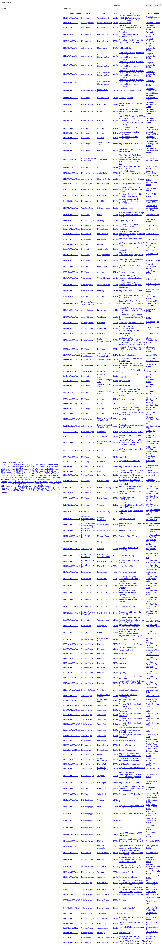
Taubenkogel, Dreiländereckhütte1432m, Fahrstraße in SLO (129, 34)
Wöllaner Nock (103, 98)
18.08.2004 (71, 285)
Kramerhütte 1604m (150, 310)
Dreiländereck (102, 34)
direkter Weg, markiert (127, 740)
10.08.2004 (71, 663)
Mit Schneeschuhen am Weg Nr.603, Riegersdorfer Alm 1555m (131, 937)
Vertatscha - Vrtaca (104, 360)
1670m (115, 498)
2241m (115, 759)
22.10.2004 (71, 27)
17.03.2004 (71, 853)
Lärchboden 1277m (150, 376)
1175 (65, 914)
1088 (65, 820)
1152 (65, 23)
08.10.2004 (71, 834)
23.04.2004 (71, 579)
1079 (65, 710)
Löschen (157, 6)
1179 (65, 173)
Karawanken (86, 34)
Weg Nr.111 (123, 457)
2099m (115, 255)
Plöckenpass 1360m (150, 759)
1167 (65, 663)
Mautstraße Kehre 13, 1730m (152, 399)
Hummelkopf (102, 189)
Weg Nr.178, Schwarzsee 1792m (131, 144)
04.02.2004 (71, 399)
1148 (65, 220)
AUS (78, 159)
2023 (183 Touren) (52, 465)
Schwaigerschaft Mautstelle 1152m (152, 794)
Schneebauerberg (103, 208)
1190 (65, 138)
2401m (115, 933)
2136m (115, 404)
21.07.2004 (71, 800)
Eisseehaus (101, 323)
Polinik (100, 755)
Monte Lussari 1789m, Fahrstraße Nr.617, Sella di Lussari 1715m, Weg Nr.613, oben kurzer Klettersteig (131, 56)
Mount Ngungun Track (127, 530)
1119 (65, 355)
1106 (65, 266)
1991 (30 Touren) (41, 482)
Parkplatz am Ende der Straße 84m (153, 536)
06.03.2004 (71, 649)
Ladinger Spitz (102, 633)
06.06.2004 (71, 150)
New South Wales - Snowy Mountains (88, 303)
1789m (115, 48)
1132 (65, 150)
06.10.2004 (71, 317)
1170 (65, 285)
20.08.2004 (71, 260)
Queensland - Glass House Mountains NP (88, 530)
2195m (115, 436)
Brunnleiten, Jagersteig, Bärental (131, 644)
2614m (115, 310)
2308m (115, 215)
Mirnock (100, 167)
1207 (65, 700)
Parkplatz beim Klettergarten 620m (151, 572)
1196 (65, 120)
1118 (65, 303)
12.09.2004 (71, 41)
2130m (115, 91)
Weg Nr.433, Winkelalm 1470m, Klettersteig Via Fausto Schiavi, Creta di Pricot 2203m (131, 442)
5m (114, 519)
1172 (65, 260)
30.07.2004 (71, 278)
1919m (115, 432)
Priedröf (100, 244)
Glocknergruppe (87, 278)
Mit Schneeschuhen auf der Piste (131, 814)
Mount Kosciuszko (104, 303)
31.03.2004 (71, 266)
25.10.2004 (71, 782)
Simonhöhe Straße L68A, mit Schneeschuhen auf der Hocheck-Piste (131, 841)
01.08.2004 (71, 133)
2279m (115, 776)
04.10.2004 (71, 120)
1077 (65, 371)
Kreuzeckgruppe (87, 466)
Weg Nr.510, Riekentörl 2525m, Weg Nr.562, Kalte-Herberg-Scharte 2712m (131, 111)
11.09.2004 (71, 606)
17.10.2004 (71, 730)
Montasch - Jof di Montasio (103, 696)
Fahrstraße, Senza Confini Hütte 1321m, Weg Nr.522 (131, 225)
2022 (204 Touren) (8, 467)
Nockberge (85, 18)
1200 (65, 730)
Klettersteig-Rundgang (127, 572)
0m (114, 690)
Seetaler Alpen (86, 914)
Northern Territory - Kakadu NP (88, 555)
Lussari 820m (151, 371)
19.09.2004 (71, 668)
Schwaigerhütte (103, 794)
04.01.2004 (71, 705)
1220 (65, 392)
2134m (115, 639)
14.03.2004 (71, 498)
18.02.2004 (71, 937)
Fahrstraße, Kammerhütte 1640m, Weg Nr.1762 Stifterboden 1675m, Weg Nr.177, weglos (132, 505)
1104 (65, 215)
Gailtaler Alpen (87, 328)
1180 (65, 466)
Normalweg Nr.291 (126, 654)
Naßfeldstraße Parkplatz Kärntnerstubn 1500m (151, 450)
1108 (65, 385)
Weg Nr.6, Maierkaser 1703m (130, 91)
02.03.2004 (71, 827)
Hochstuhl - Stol (103, 492)
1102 (65, 719)
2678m (115, 542)
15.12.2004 (71, 436)
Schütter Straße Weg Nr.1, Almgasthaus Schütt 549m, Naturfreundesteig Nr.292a (129, 328)
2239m (115, 442)
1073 (65, 814)
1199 (65, 834)
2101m (115, 462)
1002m (115, 475)
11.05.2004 (71, 159)
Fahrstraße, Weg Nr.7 (127, 908)
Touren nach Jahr (17, 462)
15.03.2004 (71, 272)
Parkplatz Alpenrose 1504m (152, 505)
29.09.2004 (71, 788)
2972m (115, 278)
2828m (115, 365)
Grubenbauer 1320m (151, 244)
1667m (115, 249)
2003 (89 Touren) (51, 475)
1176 (65, 111)
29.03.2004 (71, 215)
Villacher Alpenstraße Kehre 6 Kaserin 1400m (153, 866)
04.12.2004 (71, 167)
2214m (115, 466)
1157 (65, 184)
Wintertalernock (103, 18)
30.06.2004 (71, 859)
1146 (65, 34)
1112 (65, 18)
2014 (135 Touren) (8, 471)
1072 (65, 296)
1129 (65, 512)
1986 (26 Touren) (48, 484)
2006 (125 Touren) (8, 475)
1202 (65, 755)
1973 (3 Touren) (33, 490)
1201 (65, 27)
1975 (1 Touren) (7, 490)
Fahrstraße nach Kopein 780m (152, 201)
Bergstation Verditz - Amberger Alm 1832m (153, 143)
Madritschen (101, 432)
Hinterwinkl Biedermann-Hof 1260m (152, 266)
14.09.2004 (71, 310)
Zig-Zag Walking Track (127, 355)
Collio (83, 700)
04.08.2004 (71, 65)
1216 (65, 189)
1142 (65, 599)
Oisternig (100, 220)
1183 (65, 933)
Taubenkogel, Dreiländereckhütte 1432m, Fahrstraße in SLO (131, 41)
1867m (115, 764)
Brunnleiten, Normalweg (128, 639)
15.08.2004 (71, 442)
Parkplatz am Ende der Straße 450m (153, 524)
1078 (65, 866)
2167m (115, 644)
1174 (65, 696)
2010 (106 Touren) (8, 473)
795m (115, 572)
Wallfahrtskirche (125, 48)
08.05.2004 (71, 303)
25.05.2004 (71, 613)
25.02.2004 (71, 820)
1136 (65, 592)
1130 (65, 566)
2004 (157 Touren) (37, 475)
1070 (65, 883)
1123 (65, 530)
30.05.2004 (71, 512)
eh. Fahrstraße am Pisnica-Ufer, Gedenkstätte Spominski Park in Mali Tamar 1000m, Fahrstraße (131, 883)
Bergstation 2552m (153, 23)
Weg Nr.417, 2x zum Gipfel (129, 782)
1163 (65, 365)
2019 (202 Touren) (52, 467)
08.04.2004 (71, 385)
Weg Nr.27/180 (124, 381)
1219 (65, 436)
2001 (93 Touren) (21, 477)
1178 (65, 340)
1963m (115, 244)
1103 (65, 724)
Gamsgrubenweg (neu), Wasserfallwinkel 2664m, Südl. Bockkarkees (130, 278)
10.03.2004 (71, 234)
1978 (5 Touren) (40, 488)
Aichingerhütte (102, 866)
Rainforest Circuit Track (128, 536)
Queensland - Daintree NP (86, 536)
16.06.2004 (71, 872)
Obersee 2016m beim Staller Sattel (153, 471)
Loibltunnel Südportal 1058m (152, 360)
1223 (65, 450)
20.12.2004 (71, 349)
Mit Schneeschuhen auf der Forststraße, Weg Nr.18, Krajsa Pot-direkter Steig (132, 233)
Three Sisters (102, 159)
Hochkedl (101, 120)
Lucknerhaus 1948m (151, 365)
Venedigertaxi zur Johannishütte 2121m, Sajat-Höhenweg (131, 260)
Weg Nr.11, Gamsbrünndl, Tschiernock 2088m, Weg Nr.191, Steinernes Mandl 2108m (131, 255)
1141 (65, 56)
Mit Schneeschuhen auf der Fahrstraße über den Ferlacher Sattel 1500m (130, 201)
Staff (99, 807)
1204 (65, 673)
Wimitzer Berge (87, 208)
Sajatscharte (101, 260)
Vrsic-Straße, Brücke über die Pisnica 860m (152, 883)
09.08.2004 (71, 328)
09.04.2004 (71, 208)
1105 (65, 419)
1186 (65, 310)
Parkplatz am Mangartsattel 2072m (151, 542)
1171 (65, 769)
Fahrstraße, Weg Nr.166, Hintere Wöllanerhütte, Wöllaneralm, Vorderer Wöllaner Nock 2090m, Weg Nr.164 (131, 480)
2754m (115, 696)
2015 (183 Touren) (52, 469)
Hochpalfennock (103, 255)
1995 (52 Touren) (44, 479)
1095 (65, 234)
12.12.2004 (71, 890)
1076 (65, 399)
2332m (115, 179)
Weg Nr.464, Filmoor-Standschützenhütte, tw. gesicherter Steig (132, 173)
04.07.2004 (71, 404)
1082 (65, 229)
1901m (115, 150)
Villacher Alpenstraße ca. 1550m (152, 859)
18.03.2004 (71, 475)
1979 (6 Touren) (27, 488)
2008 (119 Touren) (37, 473)
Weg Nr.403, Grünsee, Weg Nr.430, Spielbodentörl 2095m (130, 755)
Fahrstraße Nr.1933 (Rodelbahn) (131, 794)
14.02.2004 (71, 229)
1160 (65, 133)
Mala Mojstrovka (103, 179)
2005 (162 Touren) (23, 475)
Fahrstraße (123, 900)
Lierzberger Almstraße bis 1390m (151, 349)
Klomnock (101, 27)
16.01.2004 (71, 296)
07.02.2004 (71, 866)
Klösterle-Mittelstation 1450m (150, 296)
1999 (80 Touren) (48, 477)
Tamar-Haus (101, 705)
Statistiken (5, 492)
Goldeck (100, 800)
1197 (65, 894)
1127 (65, 613)
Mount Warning (103, 524)
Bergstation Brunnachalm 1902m (151, 27)
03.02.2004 (71, 225)
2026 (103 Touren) (8, 465)
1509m (115, 34)
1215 (65, 683)
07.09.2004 (71, 471)
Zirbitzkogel (101, 914)
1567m (115, 201)
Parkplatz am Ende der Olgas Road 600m (153, 512)
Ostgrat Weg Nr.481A (127, 220)
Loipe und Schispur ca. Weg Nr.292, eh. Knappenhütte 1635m (131, 866)
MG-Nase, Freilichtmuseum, (129, 764)
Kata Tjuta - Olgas (104, 512)
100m (115, 613)
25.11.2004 (71, 750)
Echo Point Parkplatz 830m (152, 159)
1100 (65, 853)
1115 (65, 579)
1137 (65, 128)
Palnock (100, 150)
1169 (65, 442)
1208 (65, 432)
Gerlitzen (100, 128)
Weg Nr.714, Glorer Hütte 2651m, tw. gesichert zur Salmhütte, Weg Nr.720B (131, 365)
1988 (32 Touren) (21, 484)
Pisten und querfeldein (127, 272)
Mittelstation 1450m (150, 408)
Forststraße (123, 229)
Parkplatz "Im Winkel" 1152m (152, 487)
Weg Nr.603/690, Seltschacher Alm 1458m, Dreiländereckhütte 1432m (132, 942)
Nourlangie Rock (103, 613)
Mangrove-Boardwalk (101, 519)
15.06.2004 (71, 128)
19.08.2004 (71, 769)
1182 (65, 91)
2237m (115, 492)
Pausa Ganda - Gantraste (102, 91)
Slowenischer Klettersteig (128, 542)
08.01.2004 (71, 620)
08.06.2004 (71, 98)
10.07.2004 (71, 220)
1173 (65, 807)
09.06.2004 (71, 360)
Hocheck (100, 841)
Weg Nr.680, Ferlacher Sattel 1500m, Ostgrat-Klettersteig (129, 626)
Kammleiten (101, 450)
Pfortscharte (101, 365)
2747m (115, 260)
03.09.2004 (71, 291)
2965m (115, 111)
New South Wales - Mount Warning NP (88, 524)
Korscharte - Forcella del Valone (104, 769)
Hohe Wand (101, 475)
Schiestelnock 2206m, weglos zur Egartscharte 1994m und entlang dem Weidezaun (131, 788)
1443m (115, 328)
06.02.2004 (71, 371)
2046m (115, 847)
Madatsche (101, 333)
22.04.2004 (71, 740)
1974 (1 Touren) (20, 490)
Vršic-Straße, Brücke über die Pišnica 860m (152, 908)
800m (115, 333)
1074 (65, 144)
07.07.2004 (71, 34)
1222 (65, 349)
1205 (65, 928)
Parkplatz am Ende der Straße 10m (153, 519)
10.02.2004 (71, 644)
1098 (65, 272)
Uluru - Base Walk (126, 566)
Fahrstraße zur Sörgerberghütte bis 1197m (152, 208)
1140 (65, 918)
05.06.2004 (71, 48)
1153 (65, 847)
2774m (115, 104)
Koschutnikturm (103, 404)
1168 (65, 764)
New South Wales (88, 690)
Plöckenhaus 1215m (150, 755)
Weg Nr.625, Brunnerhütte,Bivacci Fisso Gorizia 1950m (132, 769)
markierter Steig (125, 933)
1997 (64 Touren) (17, 479)
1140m (115, 355)
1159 (65, 278)
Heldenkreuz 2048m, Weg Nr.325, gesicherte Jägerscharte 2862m (132, 471)
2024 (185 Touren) (37, 465)
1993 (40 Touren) (14, 482)
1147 (65, 409)
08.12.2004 (71, 683)
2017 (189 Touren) (23, 469)
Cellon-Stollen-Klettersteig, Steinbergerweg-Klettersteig (129, 759)
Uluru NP (85, 512)
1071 (65, 376)
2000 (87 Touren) (35, 477)
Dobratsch (101, 644)
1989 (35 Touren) (7, 484)
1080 (65, 644)
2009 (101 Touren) (23, 473)
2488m (115, 340)
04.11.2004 (71, 462)
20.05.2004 (71, 519)
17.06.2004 (71, 626)
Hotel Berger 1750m (151, 272)
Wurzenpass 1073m (150, 937)
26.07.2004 (71, 492)
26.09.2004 (71, 83)
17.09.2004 (71, 413)
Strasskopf (101, 933)
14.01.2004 (71, 376)
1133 (65, 98)
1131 (65, 48)
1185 (65, 41)
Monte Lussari (102, 48)
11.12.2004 (71, 189)
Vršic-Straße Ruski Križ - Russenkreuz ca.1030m (153, 900)
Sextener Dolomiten (88, 91)
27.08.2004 (71, 914)
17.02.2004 (71, 457)
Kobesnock (101, 923)
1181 (65, 471)
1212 (65, 167)
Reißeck (100, 111)
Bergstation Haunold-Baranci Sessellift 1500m (152, 91)
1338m (115, 208)
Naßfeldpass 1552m (150, 432)
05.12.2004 (71, 736)
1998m (115, 450)
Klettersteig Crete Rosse (128, 872)
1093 (65, 201)
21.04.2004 (71, 572)
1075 (65, 225)
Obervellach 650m (153, 475)
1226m (115, 900)
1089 (65, 715)
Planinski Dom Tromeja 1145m (152, 740)
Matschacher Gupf (104, 853)
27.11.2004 (71, 677)
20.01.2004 (71, 814)
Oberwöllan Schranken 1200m (153, 481)
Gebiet (89, 13)
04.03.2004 (71, 244)
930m (115, 159)
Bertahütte (101, 201)
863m (115, 561)
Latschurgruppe (87, 800)
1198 (65, 317)
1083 (65, 908)
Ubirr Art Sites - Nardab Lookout (103, 555)
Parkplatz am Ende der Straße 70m (153, 530)
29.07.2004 (71, 104)
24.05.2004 (71, 556)
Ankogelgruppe (87, 310)
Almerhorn (101, 471)
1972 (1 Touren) (45, 490)
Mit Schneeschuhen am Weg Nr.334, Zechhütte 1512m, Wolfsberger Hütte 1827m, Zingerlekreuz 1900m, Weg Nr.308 (132, 632)
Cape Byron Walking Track (129, 690)
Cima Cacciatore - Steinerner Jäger (104, 56)
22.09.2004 (71, 776)
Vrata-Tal (122, 419)
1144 (65, 404)
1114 (65, 740)
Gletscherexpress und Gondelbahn (131, 323)
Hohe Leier (101, 104)
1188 (65, 549)
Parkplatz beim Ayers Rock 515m (153, 561)
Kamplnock (101, 462)
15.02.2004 (71, 908)
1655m (115, 937)
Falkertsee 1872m (152, 215)
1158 (65, 104)
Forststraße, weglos (126, 208)
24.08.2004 (71, 696)
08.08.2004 (71, 74)
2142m (115, 800)
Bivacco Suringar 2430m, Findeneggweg (128, 696)
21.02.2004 (71, 239)
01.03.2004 (71, 381)
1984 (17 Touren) (17, 486)
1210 (65, 677)
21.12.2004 (71, 450)
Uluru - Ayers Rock (104, 561)
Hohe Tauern (86, 260)
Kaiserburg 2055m (126, 98)
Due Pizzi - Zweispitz (101, 847)
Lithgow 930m (151, 355)
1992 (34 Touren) (28, 482)
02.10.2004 (71, 255)
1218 (65, 195)
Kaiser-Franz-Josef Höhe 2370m (153, 278)
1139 (65, 626)
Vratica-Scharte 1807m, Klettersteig (132, 179)
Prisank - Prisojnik (104, 184)
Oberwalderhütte (103, 278)
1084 (65, 457)
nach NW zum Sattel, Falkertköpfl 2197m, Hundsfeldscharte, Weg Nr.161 (131, 215)
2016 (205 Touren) (37, 469)
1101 (65, 475)
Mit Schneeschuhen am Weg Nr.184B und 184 (129, 167)
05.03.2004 (71, 201)
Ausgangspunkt (153, 13)
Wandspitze (101, 317)
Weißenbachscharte (104, 23)
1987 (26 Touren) (35, 484)
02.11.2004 (71, 928)
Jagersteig (122, 658)
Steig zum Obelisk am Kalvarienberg (127, 700)
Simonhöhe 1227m (153, 841)
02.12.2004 (71, 505)
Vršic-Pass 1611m (152, 894)
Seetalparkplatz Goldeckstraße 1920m (151, 813)
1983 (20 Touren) (30, 486)
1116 (65, 323)
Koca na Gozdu (103, 900)
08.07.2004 (71, 409)
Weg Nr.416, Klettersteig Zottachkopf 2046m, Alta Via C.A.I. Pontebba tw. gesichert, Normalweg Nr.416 (130, 775)
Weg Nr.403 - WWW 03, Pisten (131, 432)
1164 (65, 923)
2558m (115, 120)
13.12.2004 (71, 195)
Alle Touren (5, 462)
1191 (65, 776)
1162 (65, 542)
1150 (65, 877)
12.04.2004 (71, 633)
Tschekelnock (102, 928)
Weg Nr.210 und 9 (126, 333)
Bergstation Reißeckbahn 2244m (151, 104)
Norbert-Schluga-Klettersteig (129, 475)
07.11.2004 (71, 700)
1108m (115, 705)
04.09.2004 (71, 340)
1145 (65, 179)
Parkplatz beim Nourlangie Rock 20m (152, 613)
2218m (115, 807)
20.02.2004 (71, 900)
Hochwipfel (101, 782)
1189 (65, 668)
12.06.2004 (71, 592)
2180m (115, 360)
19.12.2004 (71, 426)
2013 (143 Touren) (23, 471)
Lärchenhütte (102, 498)
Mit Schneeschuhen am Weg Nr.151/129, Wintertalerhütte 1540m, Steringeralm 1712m (129, 18)
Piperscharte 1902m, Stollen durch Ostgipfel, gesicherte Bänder (131, 847)
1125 (65, 536)
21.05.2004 (71, 536)
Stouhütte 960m (152, 853)
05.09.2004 (71, 173)
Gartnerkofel (102, 436)
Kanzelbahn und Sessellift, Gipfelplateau (129, 128)
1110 (65, 841)
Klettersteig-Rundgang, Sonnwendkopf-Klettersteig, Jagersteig (129, 579)
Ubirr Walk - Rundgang (128, 556)
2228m (115, 303)
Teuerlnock (101, 457)
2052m (115, 220)
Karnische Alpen (87, 173)
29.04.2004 (71, 586)
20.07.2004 (71, 847)
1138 (65, 872)
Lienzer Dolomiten (88, 291)
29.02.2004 (71, 715)
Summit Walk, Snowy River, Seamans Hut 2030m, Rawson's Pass (131, 303)
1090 (65, 381)
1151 (65, 759)
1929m (115, 189)
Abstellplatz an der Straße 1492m (153, 18)
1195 (65, 255)
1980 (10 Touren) (14, 488)
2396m (115, 914)
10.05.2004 (71, 355)
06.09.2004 (71, 466)
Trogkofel (101, 776)
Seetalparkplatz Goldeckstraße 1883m (151, 800)
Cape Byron (101, 690)
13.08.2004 (71, 764)
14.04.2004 (71, 18)
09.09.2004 (71, 933)
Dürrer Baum (102, 266)
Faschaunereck (102, 310)
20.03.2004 (71, 719)
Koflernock (101, 788)
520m (115, 566)
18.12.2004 (71, 392)
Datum (71, 13)
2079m (115, 56)
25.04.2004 (71, 323)
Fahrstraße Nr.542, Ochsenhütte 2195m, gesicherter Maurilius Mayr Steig (132, 317)
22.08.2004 (71, 807)
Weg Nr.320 (123, 914)
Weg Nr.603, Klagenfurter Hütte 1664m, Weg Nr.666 (131, 487)
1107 (65, 654)
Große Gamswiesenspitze (104, 340)
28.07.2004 (71, 184)
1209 (65, 750)
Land (78, 13)
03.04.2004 (71, 654)
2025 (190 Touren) (23, 465)
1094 (65, 649)
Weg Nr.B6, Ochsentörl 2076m (130, 466)
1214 (65, 481)
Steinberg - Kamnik (104, 937)
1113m (115, 883)
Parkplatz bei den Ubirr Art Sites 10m (152, 555)
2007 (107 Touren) (52, 473)
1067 (65, 705)
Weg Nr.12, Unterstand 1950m (130, 291)
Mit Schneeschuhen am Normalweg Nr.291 (127, 649)
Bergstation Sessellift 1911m (152, 128)
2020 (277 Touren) (37, 467)
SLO (78, 179)
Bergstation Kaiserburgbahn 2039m (152, 97)
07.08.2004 (71, 923)
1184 (65, 606)
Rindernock (101, 349)
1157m (115, 524)
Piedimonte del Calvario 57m (151, 700)
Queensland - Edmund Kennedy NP (88, 519)
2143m (115, 626)
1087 (65, 239)
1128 (65, 561)
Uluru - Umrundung (104, 566)
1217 (65, 890)
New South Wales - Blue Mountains (88, 159)
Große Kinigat (102, 173)
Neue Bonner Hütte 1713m (151, 457)
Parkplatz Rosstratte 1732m (152, 639)
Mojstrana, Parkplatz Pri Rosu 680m (153, 419)
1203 (65, 782)
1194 (65, 788)
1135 (65, 942)
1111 (65, 633)
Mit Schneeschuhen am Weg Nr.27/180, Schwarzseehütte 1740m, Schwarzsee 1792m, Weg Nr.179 (131, 392)
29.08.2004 (71, 111)
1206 (65, 462)
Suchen (148, 6)
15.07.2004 (71, 759)
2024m (115, 349)
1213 (65, 736)
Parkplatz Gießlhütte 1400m (153, 632)
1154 (65, 800)
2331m (115, 27)
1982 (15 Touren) (44, 486)
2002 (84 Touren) (7, 477)
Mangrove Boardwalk (127, 519)
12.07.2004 (71, 658)
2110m (115, 167)
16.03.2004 (71, 249)
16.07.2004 (71, 23)
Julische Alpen (86, 48)
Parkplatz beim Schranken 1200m (153, 620)
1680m (115, 866)
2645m (115, 23)
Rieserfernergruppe (88, 471)
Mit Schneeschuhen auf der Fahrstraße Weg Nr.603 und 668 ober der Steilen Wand (131, 852)
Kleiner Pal (101, 764)
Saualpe (84, 633)
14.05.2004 (71, 690)
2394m (115, 18)
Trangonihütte (102, 249)
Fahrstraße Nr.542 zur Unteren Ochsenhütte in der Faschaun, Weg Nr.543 (132, 310)
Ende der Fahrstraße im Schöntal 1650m (152, 173)
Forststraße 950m (152, 225)
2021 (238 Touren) (23, 467)
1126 (65, 556)
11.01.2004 (71, 883)
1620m (115, 794)
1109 (65, 208)
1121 (65, 690)
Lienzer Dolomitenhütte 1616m (152, 340)
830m (115, 419)
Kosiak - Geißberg (104, 488)
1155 (65, 333)
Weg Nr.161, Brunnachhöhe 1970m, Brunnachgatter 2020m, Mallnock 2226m (131, 27)
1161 (65, 65)
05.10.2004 (71, 894)
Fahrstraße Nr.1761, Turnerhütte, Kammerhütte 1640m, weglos (131, 408)
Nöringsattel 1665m (150, 462)
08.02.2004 (71, 710)
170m (115, 536)
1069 (65, 620)
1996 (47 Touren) (30, 479)
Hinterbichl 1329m (153, 260)
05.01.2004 (71, 639)
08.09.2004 (71, 91)
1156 (65, 492)
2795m (115, 323)
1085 (65, 937)
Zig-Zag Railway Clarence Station (103, 355)
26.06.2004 (71, 56)
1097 (65, 498)
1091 (65, 827)
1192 (65, 745)
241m (115, 700)
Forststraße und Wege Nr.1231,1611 (127, 498)
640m (115, 512)
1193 (65, 83)
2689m (115, 173)
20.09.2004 (71, 138)
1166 (65, 328)
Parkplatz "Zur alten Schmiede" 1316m (152, 498)
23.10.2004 (71, 755)
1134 (65, 360)
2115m (115, 291)
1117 (65, 586)
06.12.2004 (71, 481)
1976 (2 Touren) (53, 488)
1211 (65, 505)
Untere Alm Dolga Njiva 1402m (131, 404)
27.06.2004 (71, 599)
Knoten (100, 466)
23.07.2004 (71, 333)
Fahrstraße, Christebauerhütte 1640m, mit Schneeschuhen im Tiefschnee (130, 189)
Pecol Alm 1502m (153, 696)
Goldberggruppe (87, 23)
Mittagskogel (102, 626)
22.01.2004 (71, 144)
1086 (65, 900)
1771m (115, 266)
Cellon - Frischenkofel (102, 759)
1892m (115, 928)
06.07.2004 (71, 179)
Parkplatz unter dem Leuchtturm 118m (152, 690)
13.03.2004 (71, 794)
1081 (65, 488)
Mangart (100, 542)
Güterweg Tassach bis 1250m (153, 249)
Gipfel (104, 13)
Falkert (99, 215)
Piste (120, 820)
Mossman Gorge (103, 536)
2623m (115, 317)
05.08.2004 (71, 542)
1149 (65, 658)
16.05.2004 (71, 530)
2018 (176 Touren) (8, 469)
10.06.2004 (71, 942)
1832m (115, 144)
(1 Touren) (56, 490)
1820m (115, 923)
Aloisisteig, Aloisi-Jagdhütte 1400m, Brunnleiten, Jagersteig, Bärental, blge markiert (130, 859)
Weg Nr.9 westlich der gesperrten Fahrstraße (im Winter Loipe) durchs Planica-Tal (131, 730)
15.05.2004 (71, 524)
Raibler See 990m (152, 769)
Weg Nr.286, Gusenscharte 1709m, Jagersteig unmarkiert (132, 807)
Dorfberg (100, 291)
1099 (65, 249)
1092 (65, 244)
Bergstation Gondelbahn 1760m (150, 48)
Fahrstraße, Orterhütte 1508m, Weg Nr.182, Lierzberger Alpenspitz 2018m (132, 349)
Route (132, 13)
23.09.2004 (71, 745)
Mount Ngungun (103, 530)
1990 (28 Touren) (55, 482)
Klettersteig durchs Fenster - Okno (131, 184)
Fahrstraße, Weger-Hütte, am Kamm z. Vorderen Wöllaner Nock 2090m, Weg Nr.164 (132, 620)
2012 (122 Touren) (37, 471)
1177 (65, 291)
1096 (65, 794)
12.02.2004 (71, 488)
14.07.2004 (71, 877)
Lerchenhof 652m (152, 333)
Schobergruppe (87, 933)
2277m (115, 788)
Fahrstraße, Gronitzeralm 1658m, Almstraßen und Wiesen (131, 195)
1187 (65, 413)
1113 (65, 572)
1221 (65, 426)
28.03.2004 (71, 724)
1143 (65, 859)
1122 (65, 524)
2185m (115, 782)
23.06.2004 (71, 918)
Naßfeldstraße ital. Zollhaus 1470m (153, 442)
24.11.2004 (71, 432)
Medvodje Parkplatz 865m (152, 404)
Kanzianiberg (102, 572)
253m (115, 530)
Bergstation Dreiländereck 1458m (151, 34)
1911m (115, 128)
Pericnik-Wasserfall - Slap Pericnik (104, 419)
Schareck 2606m (125, 23)
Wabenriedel (102, 328)
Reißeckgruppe (87, 104)
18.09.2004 (71, 549)
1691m (115, 853)
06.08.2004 (71, 365)
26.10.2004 (71, 673)
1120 (65, 159)
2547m (115, 184)
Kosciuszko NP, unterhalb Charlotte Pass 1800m (153, 303)
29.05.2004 (71, 561)
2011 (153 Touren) (52, 471)
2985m (115, 471)
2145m (115, 98)
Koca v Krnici (102, 883)
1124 (65, 519)
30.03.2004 (71, 419)
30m (114, 556)
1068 (65, 639)
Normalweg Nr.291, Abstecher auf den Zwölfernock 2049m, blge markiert (132, 683)
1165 (65, 74)
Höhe (115, 13)
